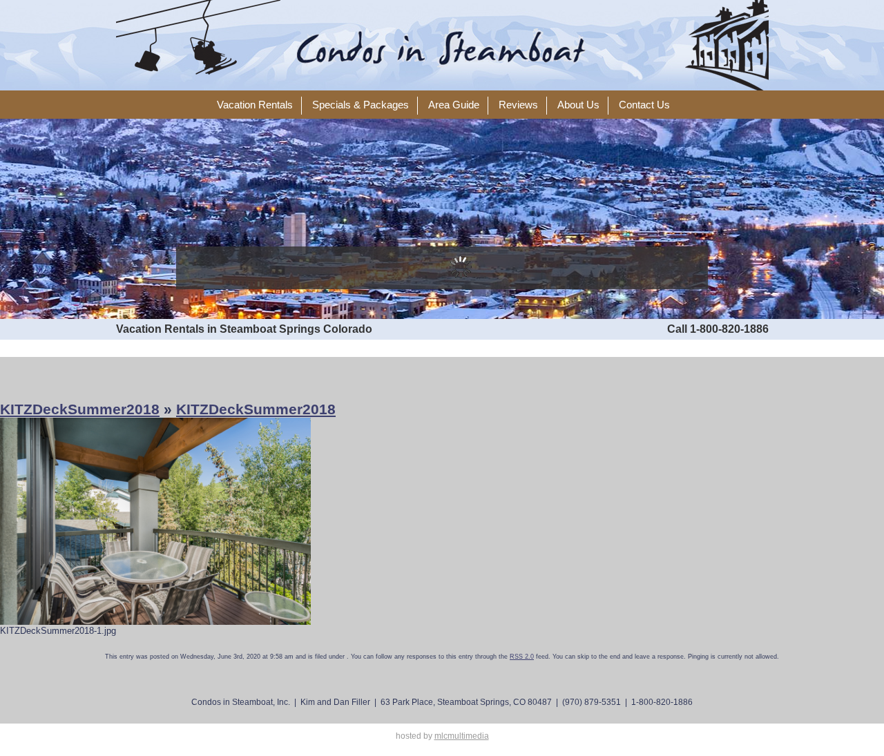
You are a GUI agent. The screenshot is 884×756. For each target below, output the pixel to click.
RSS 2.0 (522, 656)
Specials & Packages (360, 104)
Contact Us (644, 104)
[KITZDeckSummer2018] (155, 521)
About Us (578, 104)
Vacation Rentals (255, 104)
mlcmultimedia (461, 736)
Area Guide (453, 104)
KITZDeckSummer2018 (80, 409)
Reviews (518, 104)
